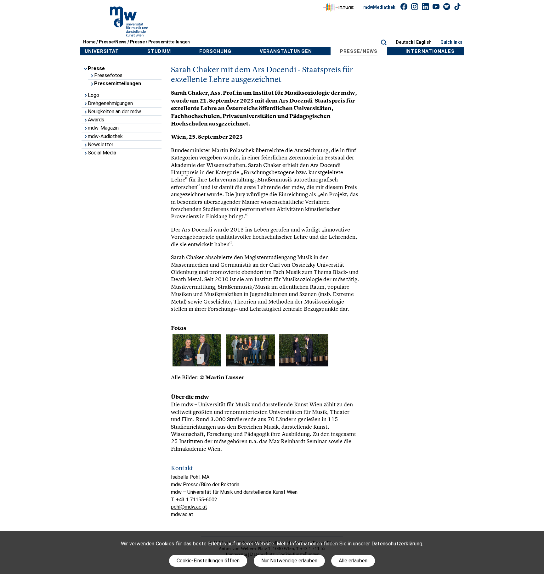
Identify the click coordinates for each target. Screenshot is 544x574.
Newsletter (100, 145)
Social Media (102, 153)
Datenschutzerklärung (396, 544)
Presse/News (113, 41)
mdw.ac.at (182, 514)
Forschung (215, 51)
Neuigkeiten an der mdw (114, 111)
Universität (102, 51)
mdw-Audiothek (105, 136)
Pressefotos (108, 75)
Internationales (430, 51)
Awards (96, 120)
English (424, 42)
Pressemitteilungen (169, 41)
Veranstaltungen (286, 51)
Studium (159, 51)
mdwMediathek (379, 7)
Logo (93, 95)
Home (89, 41)
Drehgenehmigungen (110, 103)
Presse (137, 41)
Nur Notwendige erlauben (289, 561)
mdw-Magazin (103, 128)
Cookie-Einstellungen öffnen (208, 561)
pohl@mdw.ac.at (189, 507)
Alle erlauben (353, 561)
